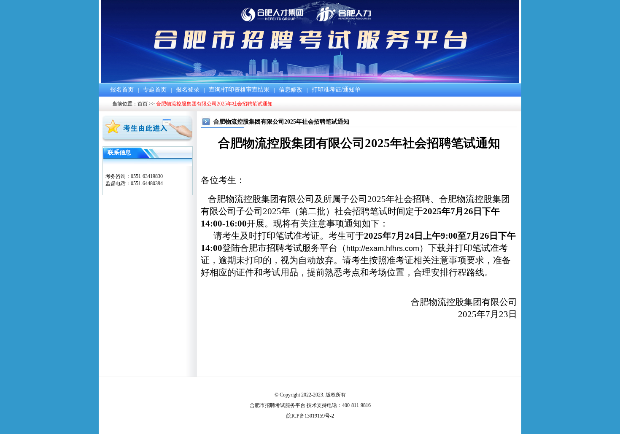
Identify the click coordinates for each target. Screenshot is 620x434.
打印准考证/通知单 (336, 89)
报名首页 (122, 89)
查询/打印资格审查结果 (239, 89)
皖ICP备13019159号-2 (310, 416)
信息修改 (290, 89)
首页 (142, 104)
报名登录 (187, 89)
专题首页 (155, 89)
